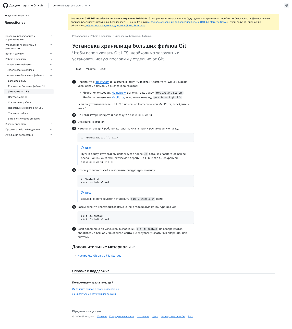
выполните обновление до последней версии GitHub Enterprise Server (187, 21)
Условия (102, 316)
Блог (190, 316)
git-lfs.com (102, 81)
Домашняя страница (18, 15)
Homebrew (119, 92)
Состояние (143, 316)
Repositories (15, 22)
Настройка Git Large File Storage (99, 255)
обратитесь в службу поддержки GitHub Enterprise (115, 25)
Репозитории (79, 36)
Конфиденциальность (121, 316)
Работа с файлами (100, 36)
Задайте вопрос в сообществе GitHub (97, 289)
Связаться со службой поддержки (96, 293)
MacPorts (118, 97)
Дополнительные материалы (101, 246)
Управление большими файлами (133, 36)
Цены (155, 316)
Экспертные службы (173, 316)
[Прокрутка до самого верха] (284, 321)
